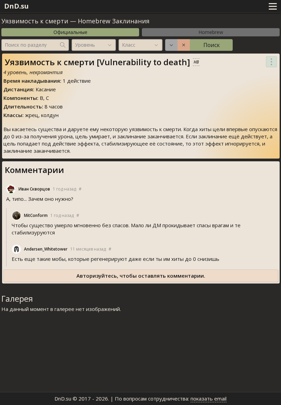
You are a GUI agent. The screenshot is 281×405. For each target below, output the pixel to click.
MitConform (36, 215)
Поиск (211, 45)
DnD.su (16, 6)
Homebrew (210, 32)
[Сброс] (184, 45)
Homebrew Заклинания (113, 21)
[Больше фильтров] (171, 45)
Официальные (70, 32)
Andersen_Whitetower (46, 249)
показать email (209, 398)
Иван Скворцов (34, 189)
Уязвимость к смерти (34, 21)
